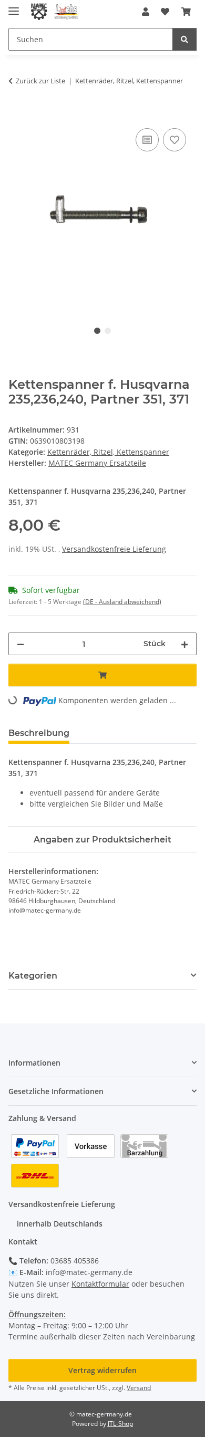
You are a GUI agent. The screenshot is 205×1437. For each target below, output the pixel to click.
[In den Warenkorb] (16, 114)
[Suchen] (184, 39)
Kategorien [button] (32, 976)
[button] (145, 11)
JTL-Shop (120, 1423)
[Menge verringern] (20, 644)
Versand (139, 1387)
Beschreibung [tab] (38, 733)
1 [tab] (97, 331)
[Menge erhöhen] (184, 644)
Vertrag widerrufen (102, 1370)
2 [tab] (108, 331)
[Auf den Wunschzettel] (174, 139)
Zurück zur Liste (40, 80)
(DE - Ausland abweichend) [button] (122, 601)
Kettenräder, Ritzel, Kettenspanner (108, 452)
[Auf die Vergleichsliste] (147, 139)
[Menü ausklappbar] (13, 6)
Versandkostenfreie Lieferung (114, 549)
